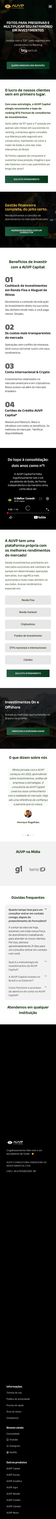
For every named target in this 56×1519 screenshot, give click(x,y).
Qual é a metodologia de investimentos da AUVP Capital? (23, 966)
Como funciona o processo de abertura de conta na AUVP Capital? (27, 991)
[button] (50, 6)
